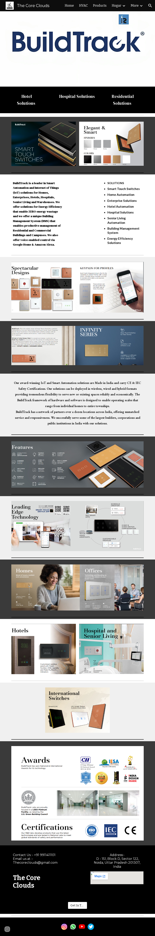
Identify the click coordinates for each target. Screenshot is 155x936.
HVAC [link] (83, 5)
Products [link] (100, 5)
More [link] (135, 5)
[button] (150, 5)
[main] (26, 99)
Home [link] (69, 5)
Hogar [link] (116, 5)
